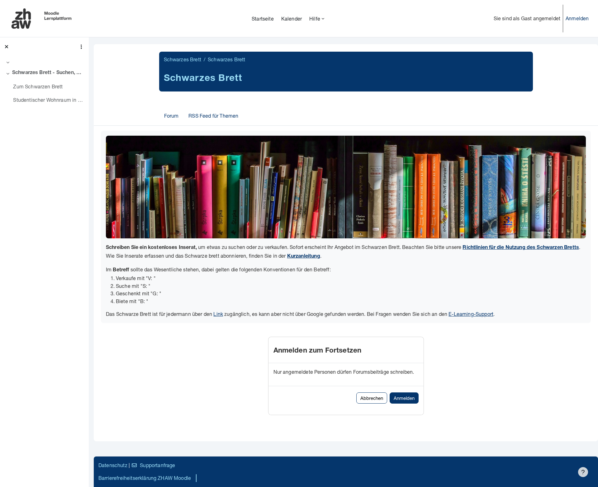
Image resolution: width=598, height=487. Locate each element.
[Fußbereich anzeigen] (583, 472)
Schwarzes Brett (182, 59)
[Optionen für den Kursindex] (81, 47)
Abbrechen (371, 398)
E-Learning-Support (470, 314)
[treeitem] (44, 62)
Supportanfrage (157, 465)
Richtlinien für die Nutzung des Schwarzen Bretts (521, 248)
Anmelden (577, 18)
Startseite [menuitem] (263, 18)
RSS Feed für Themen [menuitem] (213, 116)
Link (218, 314)
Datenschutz (112, 465)
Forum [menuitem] (171, 116)
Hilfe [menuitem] (314, 18)
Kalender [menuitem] (291, 18)
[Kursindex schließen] (7, 47)
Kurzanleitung (303, 256)
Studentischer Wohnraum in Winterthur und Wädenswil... (48, 100)
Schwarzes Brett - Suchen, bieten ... (48, 73)
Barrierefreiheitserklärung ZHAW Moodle (144, 478)
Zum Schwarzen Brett (38, 86)
